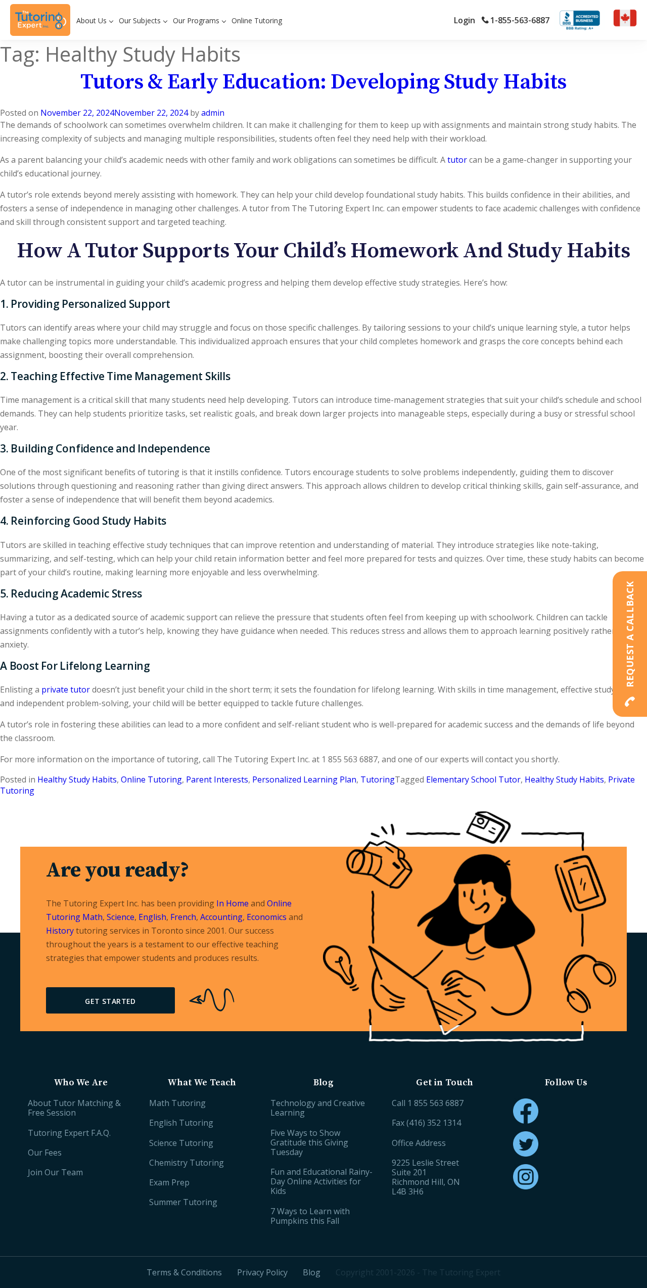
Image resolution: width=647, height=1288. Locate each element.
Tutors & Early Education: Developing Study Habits (323, 82)
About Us (91, 20)
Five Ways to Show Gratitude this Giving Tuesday (309, 1142)
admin (212, 112)
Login (464, 20)
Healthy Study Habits (77, 779)
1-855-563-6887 (519, 20)
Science (120, 917)
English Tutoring (181, 1122)
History (60, 930)
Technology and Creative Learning (317, 1107)
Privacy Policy (262, 1272)
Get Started (110, 1001)
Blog (311, 1272)
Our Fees (45, 1152)
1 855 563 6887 (435, 1103)
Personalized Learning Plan (304, 779)
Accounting (221, 917)
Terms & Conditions (184, 1272)
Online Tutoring (257, 20)
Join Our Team (55, 1172)
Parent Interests (217, 779)
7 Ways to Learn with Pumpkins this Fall (310, 1216)
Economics (267, 917)
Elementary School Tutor (473, 779)
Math (92, 917)
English (152, 917)
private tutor (65, 689)
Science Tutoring (181, 1142)
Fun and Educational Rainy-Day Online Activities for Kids (321, 1181)
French (183, 917)
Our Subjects (140, 20)
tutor (457, 159)
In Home (232, 903)
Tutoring (377, 779)
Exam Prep (169, 1182)
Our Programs (196, 20)
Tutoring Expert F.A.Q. (69, 1132)
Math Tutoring (177, 1103)
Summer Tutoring (183, 1202)
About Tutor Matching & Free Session (74, 1107)
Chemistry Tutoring (186, 1162)
